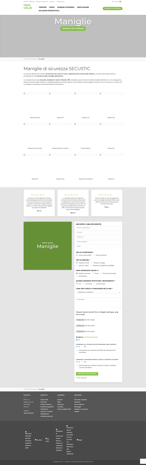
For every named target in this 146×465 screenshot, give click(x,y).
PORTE (52, 7)
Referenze (32, 1)
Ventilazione (44, 409)
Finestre (26, 59)
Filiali (59, 402)
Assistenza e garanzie (42, 1)
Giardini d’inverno (46, 404)
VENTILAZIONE (83, 7)
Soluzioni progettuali (46, 407)
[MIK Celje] (29, 9)
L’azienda (51, 1)
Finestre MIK (44, 399)
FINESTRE (43, 7)
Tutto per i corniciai (46, 411)
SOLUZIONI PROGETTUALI (49, 11)
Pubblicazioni (60, 1)
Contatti (26, 1)
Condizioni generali (90, 337)
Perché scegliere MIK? (64, 409)
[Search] (113, 2)
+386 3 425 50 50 (29, 413)
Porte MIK (43, 402)
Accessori (34, 59)
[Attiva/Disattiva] (77, 350)
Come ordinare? (79, 404)
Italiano (117, 1)
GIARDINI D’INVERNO (65, 7)
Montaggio (77, 407)
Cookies (76, 411)
